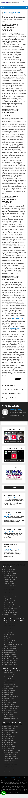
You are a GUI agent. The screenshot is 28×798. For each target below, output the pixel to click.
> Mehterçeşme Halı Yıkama (11, 686)
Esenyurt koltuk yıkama (17, 318)
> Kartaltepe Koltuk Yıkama (10, 660)
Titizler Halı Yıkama (7, 19)
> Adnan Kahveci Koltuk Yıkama (11, 768)
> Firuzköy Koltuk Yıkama (10, 602)
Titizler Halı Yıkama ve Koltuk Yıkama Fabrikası (11, 777)
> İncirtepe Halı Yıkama (9, 690)
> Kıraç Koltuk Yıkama (9, 698)
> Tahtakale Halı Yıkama (9, 583)
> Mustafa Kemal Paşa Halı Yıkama (12, 591)
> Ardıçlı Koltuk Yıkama (9, 714)
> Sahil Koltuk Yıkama (9, 762)
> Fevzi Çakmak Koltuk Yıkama (11, 656)
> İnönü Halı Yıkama (8, 692)
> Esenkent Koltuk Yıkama (10, 716)
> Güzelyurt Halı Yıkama (9, 680)
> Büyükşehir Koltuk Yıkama (10, 764)
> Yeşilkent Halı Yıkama (9, 579)
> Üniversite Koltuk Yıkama (10, 608)
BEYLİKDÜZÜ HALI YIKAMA (11, 726)
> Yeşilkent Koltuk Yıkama (10, 614)
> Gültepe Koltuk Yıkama (10, 648)
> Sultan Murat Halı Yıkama (10, 629)
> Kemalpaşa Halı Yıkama (10, 635)
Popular (14, 487)
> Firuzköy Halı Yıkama (9, 575)
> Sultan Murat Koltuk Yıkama (11, 650)
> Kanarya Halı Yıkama (9, 625)
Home (5, 12)
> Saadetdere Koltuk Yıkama (11, 718)
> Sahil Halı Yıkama (8, 738)
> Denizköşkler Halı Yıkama (10, 577)
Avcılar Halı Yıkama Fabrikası (11, 498)
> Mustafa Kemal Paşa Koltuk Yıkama (13, 606)
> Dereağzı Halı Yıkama (9, 728)
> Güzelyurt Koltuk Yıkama (10, 712)
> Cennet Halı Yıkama (9, 633)
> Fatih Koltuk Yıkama (9, 704)
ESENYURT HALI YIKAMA (10, 673)
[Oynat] (5, 441)
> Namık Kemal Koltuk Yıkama (11, 708)
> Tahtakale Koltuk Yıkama (10, 612)
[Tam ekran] (22, 441)
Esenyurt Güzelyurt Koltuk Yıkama (12, 389)
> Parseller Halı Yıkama (9, 587)
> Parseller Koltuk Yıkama (10, 604)
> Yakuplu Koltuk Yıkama (10, 756)
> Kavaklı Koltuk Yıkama (9, 760)
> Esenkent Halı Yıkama (9, 677)
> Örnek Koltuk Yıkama (9, 710)
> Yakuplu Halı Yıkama (9, 744)
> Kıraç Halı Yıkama (8, 694)
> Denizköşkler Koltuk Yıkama (11, 597)
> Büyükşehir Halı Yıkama (10, 736)
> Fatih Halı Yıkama (8, 688)
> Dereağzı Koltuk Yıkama (10, 772)
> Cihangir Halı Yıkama (9, 581)
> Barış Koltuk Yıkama (9, 766)
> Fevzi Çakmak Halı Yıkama (11, 640)
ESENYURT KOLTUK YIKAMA (11, 696)
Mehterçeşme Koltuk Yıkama (10, 398)
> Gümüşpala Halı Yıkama (10, 573)
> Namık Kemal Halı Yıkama (10, 684)
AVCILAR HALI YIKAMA (9, 569)
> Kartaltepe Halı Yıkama (10, 638)
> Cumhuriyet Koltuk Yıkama (11, 658)
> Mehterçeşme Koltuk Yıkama (11, 706)
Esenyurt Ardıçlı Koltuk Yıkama (11, 393)
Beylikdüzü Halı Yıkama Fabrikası (12, 532)
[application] (14, 437)
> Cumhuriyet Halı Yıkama (10, 631)
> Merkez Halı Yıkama (9, 589)
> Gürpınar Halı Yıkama (9, 746)
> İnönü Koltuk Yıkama (9, 700)
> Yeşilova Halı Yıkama (9, 627)
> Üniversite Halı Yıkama (10, 585)
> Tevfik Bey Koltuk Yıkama (10, 664)
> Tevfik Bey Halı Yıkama (10, 637)
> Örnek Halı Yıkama (8, 682)
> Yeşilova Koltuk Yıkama (10, 654)
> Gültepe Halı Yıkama (9, 642)
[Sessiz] (20, 441)
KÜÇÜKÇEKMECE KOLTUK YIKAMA (13, 644)
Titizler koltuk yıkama (15, 328)
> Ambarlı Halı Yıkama (9, 571)
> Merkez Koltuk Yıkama (10, 610)
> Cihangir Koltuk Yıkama (10, 599)
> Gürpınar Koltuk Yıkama (10, 754)
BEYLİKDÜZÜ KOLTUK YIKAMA (12, 750)
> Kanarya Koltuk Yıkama (10, 646)
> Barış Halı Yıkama (8, 734)
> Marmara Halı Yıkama (9, 730)
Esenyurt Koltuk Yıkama (14, 12)
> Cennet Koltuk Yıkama (9, 652)
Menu (2, 7)
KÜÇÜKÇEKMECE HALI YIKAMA (12, 623)
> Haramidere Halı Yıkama (10, 748)
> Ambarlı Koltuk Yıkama (10, 595)
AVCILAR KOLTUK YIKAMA (10, 593)
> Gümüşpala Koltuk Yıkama (10, 601)
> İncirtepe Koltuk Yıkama (10, 702)
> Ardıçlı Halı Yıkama (9, 678)
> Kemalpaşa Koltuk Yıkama (10, 662)
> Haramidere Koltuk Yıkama (11, 752)
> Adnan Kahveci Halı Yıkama (11, 732)
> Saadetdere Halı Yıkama (10, 675)
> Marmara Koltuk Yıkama (10, 770)
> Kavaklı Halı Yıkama (9, 740)
